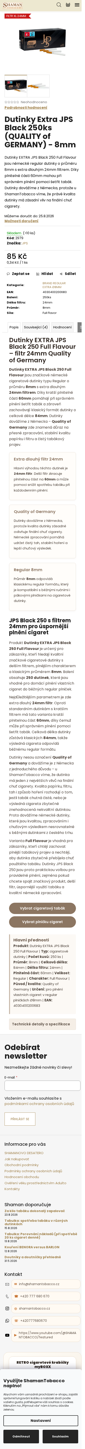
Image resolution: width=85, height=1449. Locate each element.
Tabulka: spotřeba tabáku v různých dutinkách (36, 1242)
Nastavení (41, 1420)
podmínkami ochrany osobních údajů (39, 1124)
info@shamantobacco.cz (39, 1304)
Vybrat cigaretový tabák (42, 908)
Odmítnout (21, 1436)
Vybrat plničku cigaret (42, 921)
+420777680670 (33, 1341)
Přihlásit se (20, 1139)
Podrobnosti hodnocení (26, 107)
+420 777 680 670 (34, 1316)
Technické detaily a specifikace (30, 1042)
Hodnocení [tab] (62, 327)
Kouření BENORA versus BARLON (32, 1267)
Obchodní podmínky (22, 1185)
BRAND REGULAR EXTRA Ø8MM (54, 285)
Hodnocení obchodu (22, 1197)
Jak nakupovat (17, 1179)
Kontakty (12, 1209)
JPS (25, 243)
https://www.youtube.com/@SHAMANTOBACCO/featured (46, 1355)
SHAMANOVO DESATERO (24, 1173)
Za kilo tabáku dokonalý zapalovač (35, 1231)
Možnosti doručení (22, 221)
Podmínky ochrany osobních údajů (33, 1191)
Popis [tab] (14, 327)
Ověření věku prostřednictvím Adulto (35, 1203)
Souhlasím (60, 1436)
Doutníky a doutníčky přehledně (33, 1277)
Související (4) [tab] (36, 327)
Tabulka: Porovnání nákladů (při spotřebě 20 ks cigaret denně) (33, 1256)
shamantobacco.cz (34, 1329)
